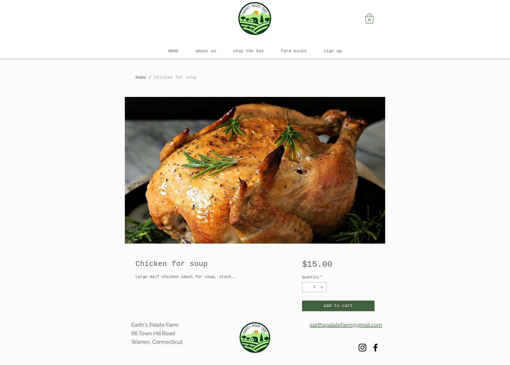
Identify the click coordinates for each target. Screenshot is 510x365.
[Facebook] (375, 347)
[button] (369, 18)
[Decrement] (306, 287)
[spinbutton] (314, 287)
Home (140, 77)
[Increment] (322, 287)
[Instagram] (362, 347)
